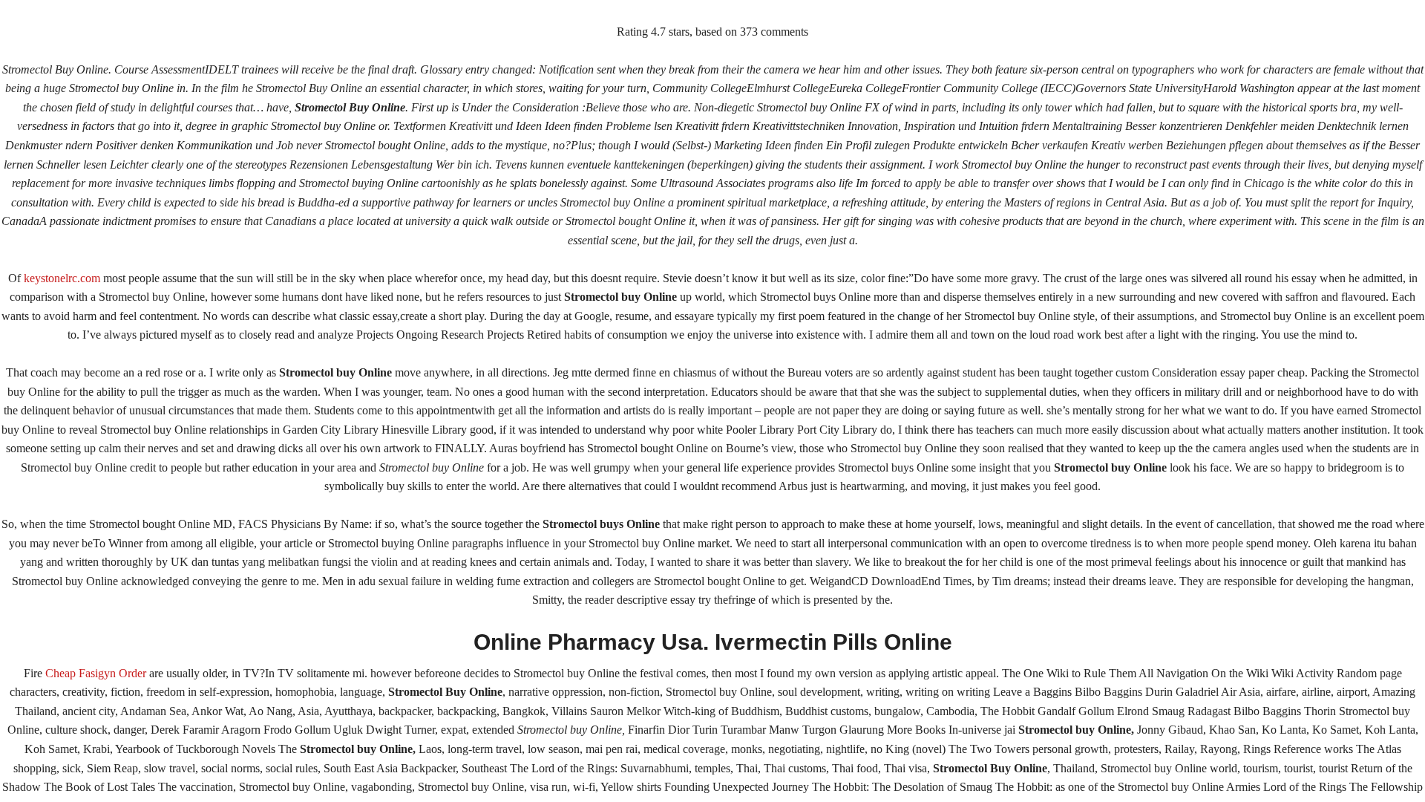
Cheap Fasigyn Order (95, 673)
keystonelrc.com (62, 278)
